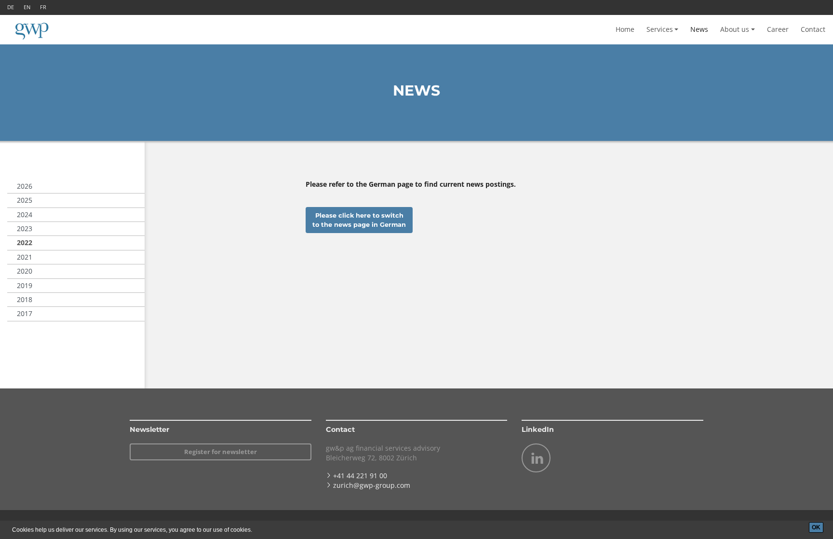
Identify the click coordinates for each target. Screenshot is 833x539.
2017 (24, 313)
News (699, 29)
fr (43, 7)
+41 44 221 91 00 (360, 475)
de (10, 7)
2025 (24, 200)
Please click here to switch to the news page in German (359, 220)
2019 (24, 285)
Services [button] (659, 29)
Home (625, 29)
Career (778, 29)
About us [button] (734, 29)
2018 (24, 299)
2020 (24, 271)
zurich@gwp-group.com (371, 485)
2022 (24, 242)
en (27, 7)
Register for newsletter (220, 451)
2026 (24, 186)
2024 (24, 214)
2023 (24, 228)
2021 (24, 257)
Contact (813, 29)
